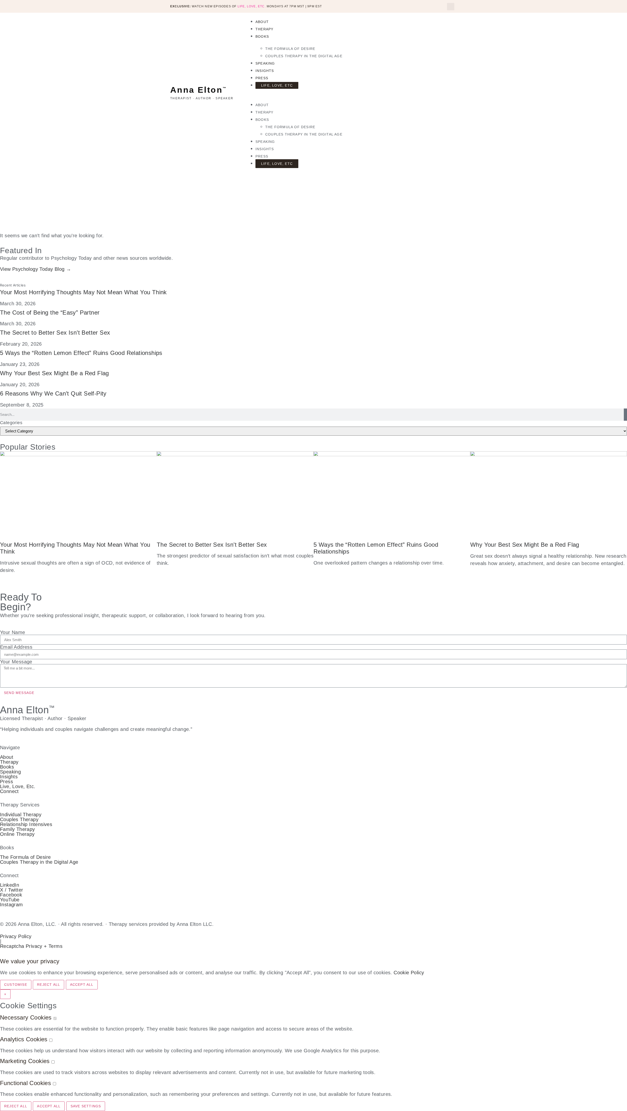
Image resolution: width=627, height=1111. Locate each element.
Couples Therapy (19, 819)
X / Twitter (11, 890)
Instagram (11, 904)
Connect (9, 791)
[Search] (625, 414)
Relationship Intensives (26, 824)
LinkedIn (9, 885)
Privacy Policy (16, 936)
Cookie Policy (409, 972)
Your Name (12, 632)
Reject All (48, 984)
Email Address (16, 647)
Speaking (265, 63)
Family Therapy (17, 829)
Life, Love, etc (277, 85)
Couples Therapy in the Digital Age (303, 56)
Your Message (16, 661)
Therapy (264, 29)
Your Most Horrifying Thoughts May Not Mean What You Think (83, 292)
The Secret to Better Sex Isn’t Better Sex (55, 332)
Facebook (11, 894)
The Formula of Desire (290, 49)
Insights (264, 71)
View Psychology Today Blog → (35, 269)
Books (262, 36)
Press (261, 78)
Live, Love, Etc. (17, 786)
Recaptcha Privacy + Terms (31, 946)
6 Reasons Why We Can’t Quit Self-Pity (53, 393)
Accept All (82, 984)
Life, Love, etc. (252, 6)
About (262, 22)
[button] (450, 6)
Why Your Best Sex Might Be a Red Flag (54, 373)
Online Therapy (17, 834)
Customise (15, 984)
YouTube (10, 899)
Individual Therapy (20, 814)
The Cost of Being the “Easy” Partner (49, 312)
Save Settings (86, 1106)
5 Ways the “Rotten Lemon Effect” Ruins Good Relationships (81, 353)
